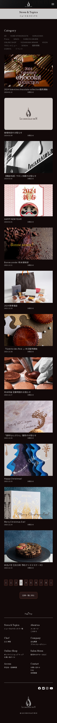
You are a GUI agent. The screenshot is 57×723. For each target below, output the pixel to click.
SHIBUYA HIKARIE (30, 39)
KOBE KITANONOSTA (19, 35)
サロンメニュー (10, 45)
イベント (19, 48)
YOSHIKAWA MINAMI (29, 42)
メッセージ (35, 628)
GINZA (16, 39)
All (5, 35)
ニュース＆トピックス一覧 (13, 628)
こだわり (34, 631)
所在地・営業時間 (10, 667)
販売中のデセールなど (38, 654)
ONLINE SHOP (10, 42)
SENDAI (24, 45)
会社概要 (34, 641)
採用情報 (34, 673)
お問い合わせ (35, 667)
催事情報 (36, 45)
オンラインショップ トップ (14, 654)
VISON (45, 42)
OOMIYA (7, 48)
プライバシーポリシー (38, 644)
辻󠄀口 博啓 (7, 641)
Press (6, 39)
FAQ (32, 670)
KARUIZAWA (38, 35)
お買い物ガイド (9, 657)
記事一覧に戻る (28, 595)
